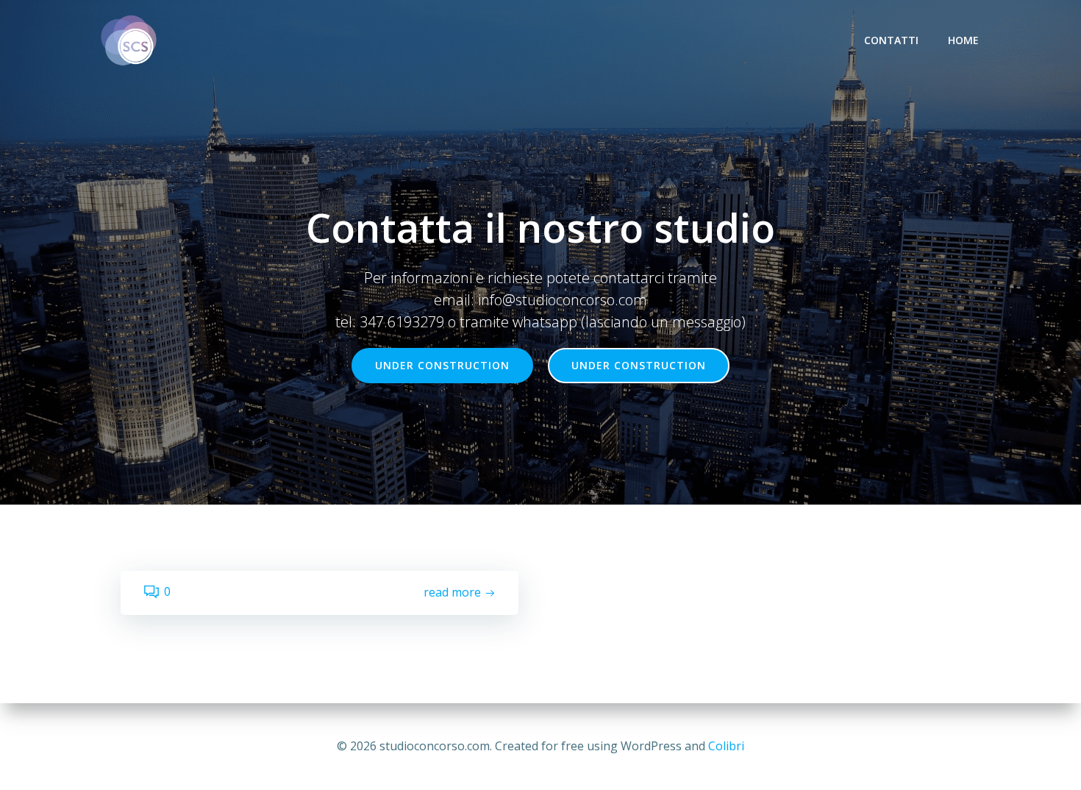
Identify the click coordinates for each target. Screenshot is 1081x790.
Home (963, 40)
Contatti (891, 40)
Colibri (726, 746)
